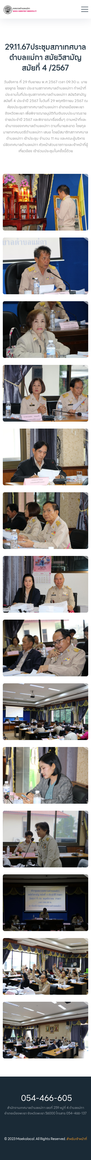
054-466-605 (46, 1098)
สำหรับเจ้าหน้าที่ (76, 1138)
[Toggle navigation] (84, 9)
